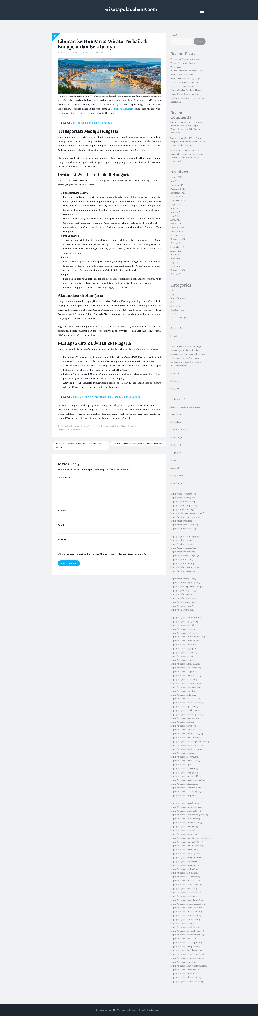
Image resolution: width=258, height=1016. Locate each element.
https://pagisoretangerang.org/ (185, 583)
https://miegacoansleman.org (184, 768)
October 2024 (176, 243)
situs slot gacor (177, 437)
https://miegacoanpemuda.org (184, 625)
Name (62, 510)
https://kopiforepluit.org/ (182, 563)
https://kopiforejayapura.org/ (184, 505)
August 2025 (176, 204)
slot (172, 302)
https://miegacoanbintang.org (184, 826)
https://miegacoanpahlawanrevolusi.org (188, 966)
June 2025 (175, 212)
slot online (175, 306)
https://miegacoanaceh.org (183, 656)
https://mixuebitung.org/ (182, 509)
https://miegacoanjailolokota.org (185, 927)
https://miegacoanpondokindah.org (187, 702)
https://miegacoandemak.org (183, 939)
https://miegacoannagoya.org (184, 772)
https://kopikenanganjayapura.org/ (187, 513)
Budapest (116, 409)
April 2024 (175, 266)
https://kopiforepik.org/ (182, 559)
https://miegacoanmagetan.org (184, 865)
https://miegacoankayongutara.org (186, 807)
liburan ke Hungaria (122, 108)
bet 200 (173, 336)
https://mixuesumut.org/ (182, 610)
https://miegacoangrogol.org (184, 706)
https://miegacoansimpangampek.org (187, 904)
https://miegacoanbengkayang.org (186, 950)
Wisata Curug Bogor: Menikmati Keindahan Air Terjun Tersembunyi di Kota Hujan (187, 98)
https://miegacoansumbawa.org (185, 919)
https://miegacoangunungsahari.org (187, 958)
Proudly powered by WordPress (112, 1009)
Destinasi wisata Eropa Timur (113, 426)
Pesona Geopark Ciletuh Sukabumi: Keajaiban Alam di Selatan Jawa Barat (187, 141)
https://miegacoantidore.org (183, 652)
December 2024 (177, 235)
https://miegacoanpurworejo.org (185, 915)
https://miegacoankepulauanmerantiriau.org (191, 838)
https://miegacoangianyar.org (184, 764)
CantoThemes (154, 1009)
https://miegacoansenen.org (183, 679)
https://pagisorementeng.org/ (184, 536)
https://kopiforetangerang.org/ (185, 517)
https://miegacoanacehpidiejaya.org (187, 931)
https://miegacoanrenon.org (183, 629)
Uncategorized (177, 310)
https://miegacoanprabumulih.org (186, 640)
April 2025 (175, 220)
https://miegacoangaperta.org (184, 784)
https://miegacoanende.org (183, 644)
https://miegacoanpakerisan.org (185, 969)
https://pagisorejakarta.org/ (183, 528)
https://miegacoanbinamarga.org (185, 675)
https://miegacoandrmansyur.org (185, 977)
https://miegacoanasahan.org (184, 896)
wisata (101, 52)
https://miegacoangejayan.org (184, 621)
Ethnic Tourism (177, 298)
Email (62, 525)
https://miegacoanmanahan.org (184, 803)
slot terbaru (176, 422)
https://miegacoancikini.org (183, 695)
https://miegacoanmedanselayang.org (187, 780)
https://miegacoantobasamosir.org (186, 884)
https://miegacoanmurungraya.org (186, 846)
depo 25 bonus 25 (178, 430)
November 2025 (177, 193)
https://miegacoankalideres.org (185, 710)
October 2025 (176, 197)
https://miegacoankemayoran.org (185, 683)
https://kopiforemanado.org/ (184, 602)
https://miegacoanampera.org (184, 671)
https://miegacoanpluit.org (183, 726)
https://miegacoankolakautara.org (186, 730)
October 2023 (176, 274)
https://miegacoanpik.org (182, 722)
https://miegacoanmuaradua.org (185, 737)
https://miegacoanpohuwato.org (185, 811)
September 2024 (177, 247)
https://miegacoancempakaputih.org (187, 954)
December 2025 (177, 189)
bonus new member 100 (181, 122)
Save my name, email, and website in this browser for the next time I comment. (103, 553)
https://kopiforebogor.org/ (183, 598)
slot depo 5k (176, 328)
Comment (64, 477)
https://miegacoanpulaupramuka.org (187, 637)
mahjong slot (176, 453)
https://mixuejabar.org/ (181, 606)
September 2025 (177, 200)
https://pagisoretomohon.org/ (184, 540)
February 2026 (177, 185)
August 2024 (176, 251)
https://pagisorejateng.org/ (183, 552)
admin (88, 52)
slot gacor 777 (177, 388)
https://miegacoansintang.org (184, 633)
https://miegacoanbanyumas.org (185, 819)
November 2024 (177, 239)
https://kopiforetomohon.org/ (184, 567)
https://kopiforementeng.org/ (184, 555)
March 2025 (175, 224)
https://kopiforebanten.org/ (183, 494)
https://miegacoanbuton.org (183, 888)
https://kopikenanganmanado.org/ (186, 586)
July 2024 (174, 255)
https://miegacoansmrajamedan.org (186, 981)
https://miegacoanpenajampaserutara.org (189, 741)
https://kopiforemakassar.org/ (184, 571)
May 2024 (174, 262)
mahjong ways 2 (177, 399)
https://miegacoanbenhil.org (183, 691)
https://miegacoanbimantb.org (184, 849)
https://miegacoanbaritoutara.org (186, 911)
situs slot (174, 373)
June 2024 (175, 258)
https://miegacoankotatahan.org (185, 664)
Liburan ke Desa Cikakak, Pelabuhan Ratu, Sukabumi (138, 444)
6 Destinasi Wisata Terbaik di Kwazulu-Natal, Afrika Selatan (80, 446)
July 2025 (174, 208)
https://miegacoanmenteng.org (185, 718)
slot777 (173, 460)
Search (174, 35)
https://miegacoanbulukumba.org (186, 822)
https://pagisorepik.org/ (182, 521)
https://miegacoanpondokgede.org (186, 714)
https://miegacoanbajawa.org (183, 834)
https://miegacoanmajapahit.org (185, 795)
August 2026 (176, 177)
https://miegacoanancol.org (183, 962)
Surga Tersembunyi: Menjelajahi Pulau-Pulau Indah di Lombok (106, 396)
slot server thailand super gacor (185, 407)
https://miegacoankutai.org (183, 923)
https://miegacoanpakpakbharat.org (187, 935)
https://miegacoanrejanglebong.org (187, 892)
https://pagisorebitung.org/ (183, 544)
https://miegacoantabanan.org (184, 873)
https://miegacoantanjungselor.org (186, 745)
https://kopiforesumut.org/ (183, 501)
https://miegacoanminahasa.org (185, 760)
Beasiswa (174, 290)
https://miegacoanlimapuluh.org (185, 946)
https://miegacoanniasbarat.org (185, 861)
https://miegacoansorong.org (184, 757)
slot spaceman (176, 475)
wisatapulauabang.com (131, 9)
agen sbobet (190, 346)
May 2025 (174, 216)
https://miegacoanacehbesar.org (185, 877)
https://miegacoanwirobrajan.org (185, 788)
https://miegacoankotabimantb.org (186, 687)
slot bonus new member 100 (183, 150)
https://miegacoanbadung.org (184, 869)
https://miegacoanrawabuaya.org (185, 698)
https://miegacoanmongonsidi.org (186, 776)
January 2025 (176, 231)
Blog (172, 294)
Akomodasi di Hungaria (70, 426)
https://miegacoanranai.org (183, 660)
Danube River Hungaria (90, 426)
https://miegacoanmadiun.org (184, 973)
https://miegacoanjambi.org (183, 753)
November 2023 (177, 270)
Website (62, 539)
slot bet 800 (175, 445)
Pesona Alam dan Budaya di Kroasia (92, 122)
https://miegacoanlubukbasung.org (186, 733)
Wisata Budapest (73, 429)
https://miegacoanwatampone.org (186, 907)
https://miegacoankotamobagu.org (186, 842)
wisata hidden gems (179, 317)
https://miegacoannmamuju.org (185, 853)
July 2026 (174, 181)
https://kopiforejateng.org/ (183, 498)
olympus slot (176, 414)
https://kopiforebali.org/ (182, 594)
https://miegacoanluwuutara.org (185, 880)
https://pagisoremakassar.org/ (184, 525)
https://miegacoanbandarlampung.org (188, 749)
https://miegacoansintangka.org (185, 830)
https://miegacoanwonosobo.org (185, 668)
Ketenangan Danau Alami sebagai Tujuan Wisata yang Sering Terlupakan (185, 63)
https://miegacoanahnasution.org (186, 617)
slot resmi (175, 381)
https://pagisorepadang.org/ (184, 548)
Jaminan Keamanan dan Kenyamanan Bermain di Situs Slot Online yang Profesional (186, 157)
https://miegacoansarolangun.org (186, 942)
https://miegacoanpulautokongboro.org (189, 815)
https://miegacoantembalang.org (185, 791)
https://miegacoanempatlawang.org (186, 900)
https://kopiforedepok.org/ (183, 590)
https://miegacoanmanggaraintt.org (187, 857)
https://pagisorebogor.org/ (183, 579)
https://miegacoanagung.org (183, 648)
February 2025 (177, 227)
